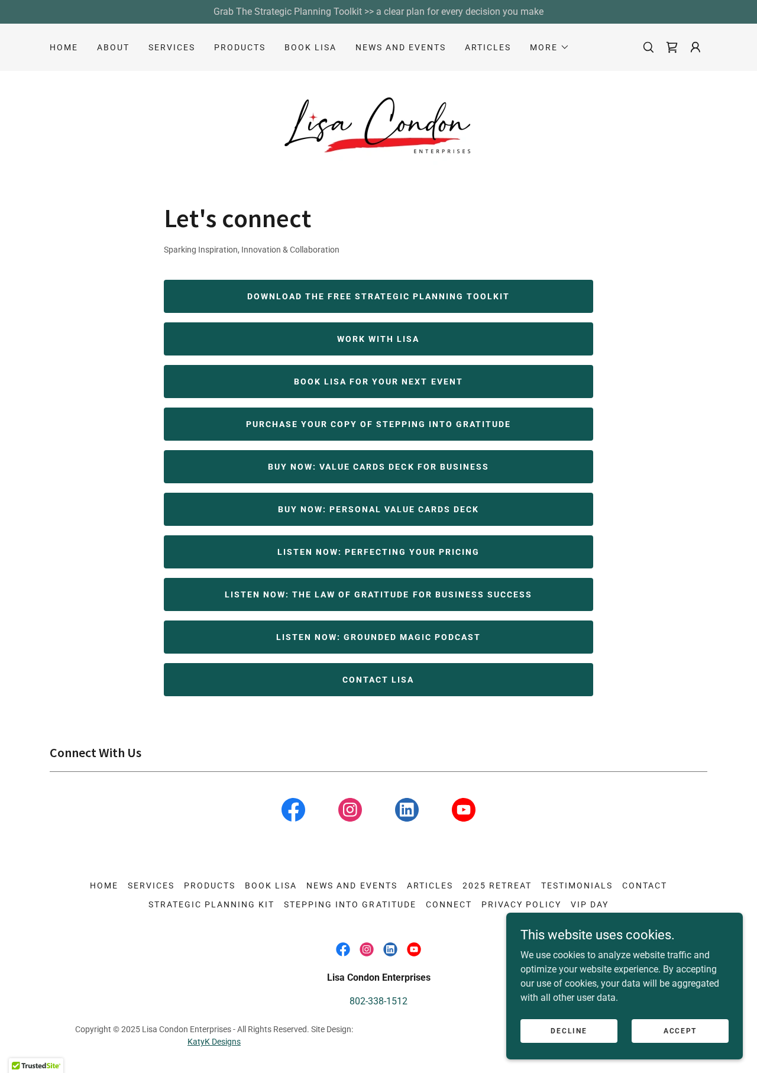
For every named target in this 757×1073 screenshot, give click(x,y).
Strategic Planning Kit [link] (211, 904)
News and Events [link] (400, 47)
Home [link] (64, 47)
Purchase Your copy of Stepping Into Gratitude (378, 424)
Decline (569, 1030)
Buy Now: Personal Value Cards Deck (378, 509)
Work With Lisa (378, 339)
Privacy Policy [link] (521, 904)
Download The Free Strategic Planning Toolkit (378, 296)
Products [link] (240, 47)
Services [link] (171, 47)
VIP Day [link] (590, 904)
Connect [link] (449, 904)
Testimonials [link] (577, 885)
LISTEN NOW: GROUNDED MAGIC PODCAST (378, 637)
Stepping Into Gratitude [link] (350, 904)
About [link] (113, 47)
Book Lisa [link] (310, 47)
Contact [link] (644, 885)
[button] (550, 47)
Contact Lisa (378, 679)
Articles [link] (488, 47)
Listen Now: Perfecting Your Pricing (378, 552)
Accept (680, 1030)
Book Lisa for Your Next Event (378, 381)
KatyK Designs (214, 1041)
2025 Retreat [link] (497, 885)
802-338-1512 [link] (378, 1001)
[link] (672, 47)
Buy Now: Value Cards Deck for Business (378, 466)
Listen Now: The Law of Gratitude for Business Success (378, 594)
